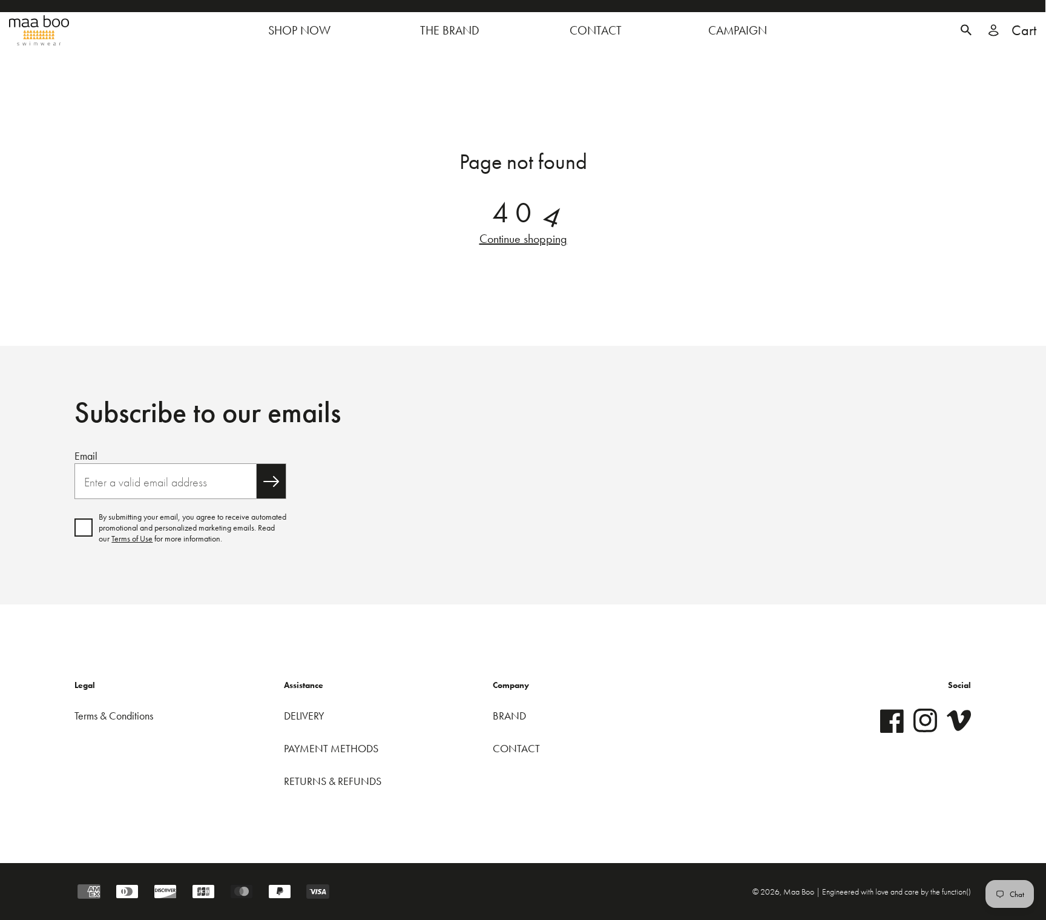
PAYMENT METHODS (331, 748)
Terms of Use (132, 538)
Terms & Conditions (113, 716)
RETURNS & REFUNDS (332, 781)
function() (956, 891)
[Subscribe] (271, 481)
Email (85, 456)
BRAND (509, 716)
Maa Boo (799, 891)
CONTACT (516, 748)
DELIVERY (304, 716)
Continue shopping (523, 239)
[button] (966, 30)
